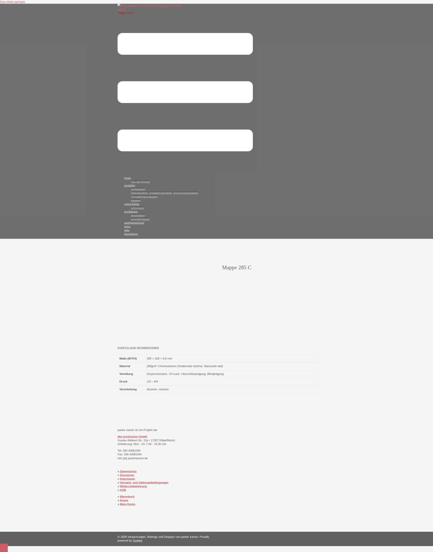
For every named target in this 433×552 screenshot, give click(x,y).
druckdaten (131, 234)
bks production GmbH (132, 436)
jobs (126, 230)
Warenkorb (127, 496)
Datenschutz (128, 471)
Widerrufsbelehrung (133, 486)
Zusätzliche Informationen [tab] (138, 347)
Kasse (124, 500)
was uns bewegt (140, 181)
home (127, 178)
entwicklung (131, 204)
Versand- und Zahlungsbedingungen (144, 482)
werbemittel (138, 189)
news (127, 226)
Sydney (137, 540)
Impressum (127, 479)
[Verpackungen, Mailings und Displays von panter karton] (151, 9)
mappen (136, 200)
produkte (129, 185)
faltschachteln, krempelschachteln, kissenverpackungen (164, 193)
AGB (123, 490)
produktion (131, 211)
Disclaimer (127, 475)
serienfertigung (140, 219)
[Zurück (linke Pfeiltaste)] (6, 276)
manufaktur (138, 215)
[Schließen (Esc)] (429, 3)
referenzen (137, 208)
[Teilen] (422, 3)
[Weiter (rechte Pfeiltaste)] (427, 276)
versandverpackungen (144, 196)
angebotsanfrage (134, 222)
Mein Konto (127, 504)
